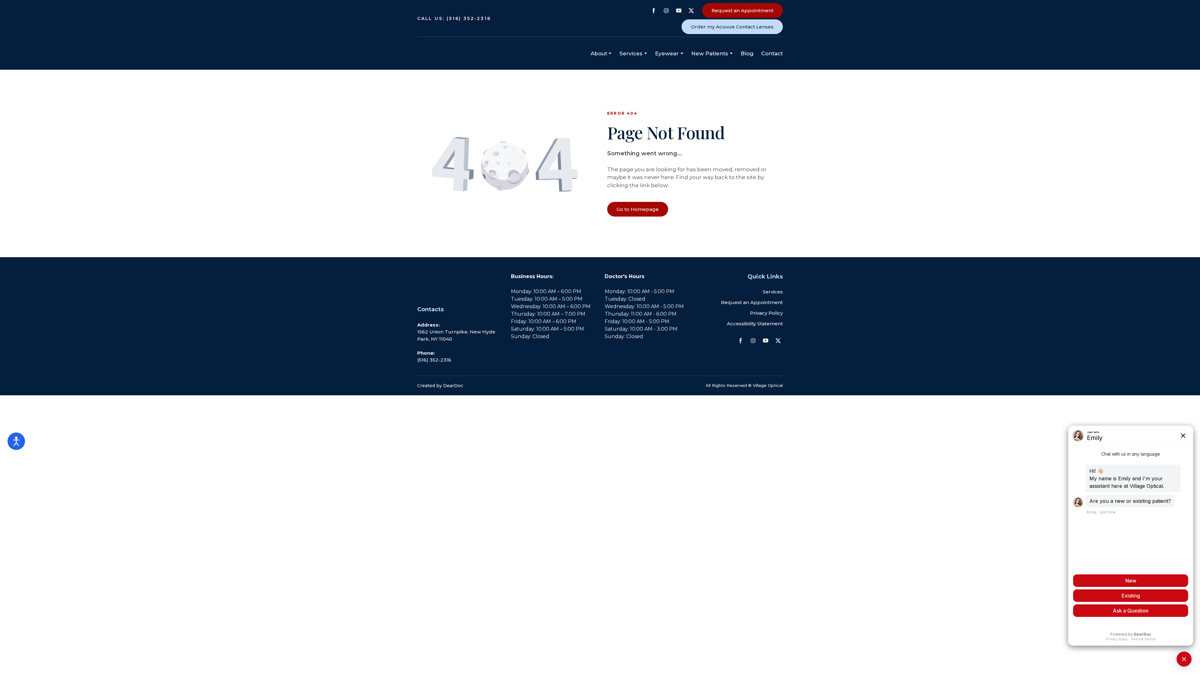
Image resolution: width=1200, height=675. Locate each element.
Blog (747, 53)
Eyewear (667, 53)
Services (773, 292)
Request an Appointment (752, 302)
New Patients (709, 53)
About (599, 53)
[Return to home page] (448, 53)
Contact (772, 53)
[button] (653, 10)
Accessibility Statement (755, 324)
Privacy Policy (766, 313)
